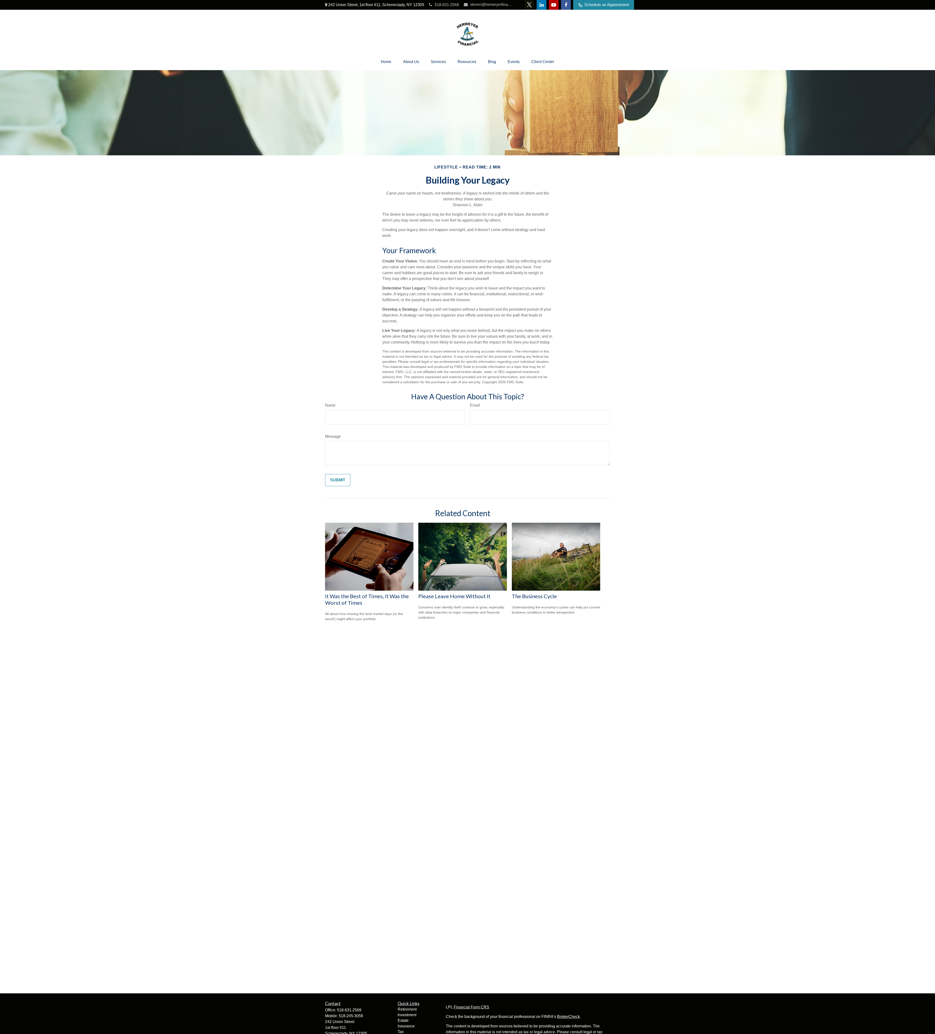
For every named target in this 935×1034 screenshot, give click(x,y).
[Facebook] (566, 5)
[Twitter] (529, 5)
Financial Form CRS (471, 1007)
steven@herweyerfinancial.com (491, 4)
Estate (403, 1020)
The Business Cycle (534, 596)
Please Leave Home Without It (454, 596)
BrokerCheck (568, 1017)
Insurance (406, 1026)
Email (475, 405)
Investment (407, 1015)
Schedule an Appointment (606, 5)
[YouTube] (554, 5)
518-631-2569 (447, 5)
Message (333, 436)
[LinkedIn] (541, 5)
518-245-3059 (351, 1016)
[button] (386, 62)
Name (330, 405)
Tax (401, 1032)
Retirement (407, 1009)
